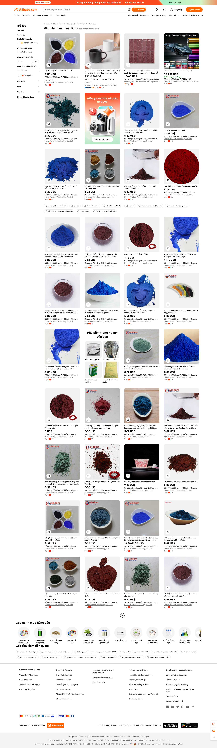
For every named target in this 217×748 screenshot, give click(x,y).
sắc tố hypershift (109, 657)
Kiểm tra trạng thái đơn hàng (177, 684)
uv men (131, 206)
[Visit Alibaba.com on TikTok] (192, 706)
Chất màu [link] (92, 24)
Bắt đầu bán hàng (173, 680)
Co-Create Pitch (25, 680)
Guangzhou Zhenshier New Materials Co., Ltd (181, 81)
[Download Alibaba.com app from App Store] (170, 725)
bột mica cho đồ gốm (113, 206)
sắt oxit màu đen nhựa (28, 652)
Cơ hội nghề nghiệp (27, 689)
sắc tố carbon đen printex (178, 206)
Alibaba (47, 24)
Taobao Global (118, 737)
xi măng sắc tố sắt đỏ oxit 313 (105, 652)
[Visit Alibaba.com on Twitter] (177, 706)
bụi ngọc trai (82, 652)
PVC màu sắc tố (189, 652)
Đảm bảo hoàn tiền (63, 680)
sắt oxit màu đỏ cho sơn (28, 657)
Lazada (108, 737)
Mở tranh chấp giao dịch (138, 684)
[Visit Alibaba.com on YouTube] (187, 706)
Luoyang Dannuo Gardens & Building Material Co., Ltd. (141, 82)
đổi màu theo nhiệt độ (52, 657)
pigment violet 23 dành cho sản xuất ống (81, 657)
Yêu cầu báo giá (99, 682)
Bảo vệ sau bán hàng (64, 689)
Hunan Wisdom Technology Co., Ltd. (59, 83)
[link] (213, 724)
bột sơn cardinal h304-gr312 (132, 657)
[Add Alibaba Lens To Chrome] (55, 725)
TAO (128, 737)
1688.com (83, 737)
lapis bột (126, 652)
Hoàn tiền (133, 689)
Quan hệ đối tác (172, 696)
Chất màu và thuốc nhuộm (74, 24)
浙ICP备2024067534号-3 (172, 744)
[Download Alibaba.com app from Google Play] (189, 725)
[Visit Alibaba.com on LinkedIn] (172, 706)
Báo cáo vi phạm (135, 699)
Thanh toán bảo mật (64, 675)
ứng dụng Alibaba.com (151, 725)
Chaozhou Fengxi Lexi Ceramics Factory (100, 85)
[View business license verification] (131, 744)
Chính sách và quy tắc (64, 699)
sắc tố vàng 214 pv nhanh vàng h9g (60, 211)
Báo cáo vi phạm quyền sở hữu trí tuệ (143, 694)
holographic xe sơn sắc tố (57, 206)
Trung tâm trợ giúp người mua (140, 675)
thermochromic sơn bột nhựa (151, 206)
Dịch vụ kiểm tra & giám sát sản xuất (70, 694)
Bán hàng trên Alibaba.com (176, 675)
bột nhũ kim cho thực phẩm (159, 657)
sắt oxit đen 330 (142, 652)
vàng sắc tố (47, 652)
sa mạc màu (84, 211)
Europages (145, 737)
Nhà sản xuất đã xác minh (102, 678)
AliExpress (73, 737)
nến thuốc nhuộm (92, 206)
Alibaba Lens (29, 725)
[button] (129, 9)
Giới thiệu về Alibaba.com (29, 670)
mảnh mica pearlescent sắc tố (166, 652)
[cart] (165, 10)
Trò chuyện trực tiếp (137, 680)
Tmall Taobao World (96, 737)
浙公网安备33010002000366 (149, 744)
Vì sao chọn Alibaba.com (28, 675)
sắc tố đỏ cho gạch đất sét (105, 211)
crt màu (76, 206)
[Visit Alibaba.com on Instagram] (182, 706)
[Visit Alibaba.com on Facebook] (167, 706)
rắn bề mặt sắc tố (65, 652)
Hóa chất (56, 24)
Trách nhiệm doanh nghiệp (29, 684)
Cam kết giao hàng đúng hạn (67, 684)
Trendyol (135, 737)
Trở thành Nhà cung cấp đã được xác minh (180, 690)
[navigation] (28, 320)
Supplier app (111, 725)
